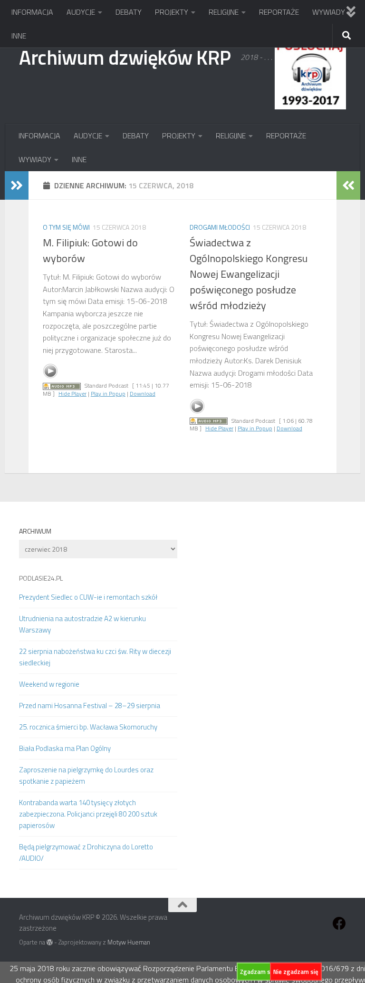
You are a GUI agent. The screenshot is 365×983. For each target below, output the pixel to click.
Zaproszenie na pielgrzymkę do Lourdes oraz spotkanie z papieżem (86, 775)
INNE (18, 35)
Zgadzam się (257, 971)
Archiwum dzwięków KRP (125, 57)
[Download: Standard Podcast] (62, 385)
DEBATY (128, 12)
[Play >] (50, 371)
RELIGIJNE (224, 12)
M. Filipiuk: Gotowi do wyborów (90, 250)
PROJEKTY (171, 12)
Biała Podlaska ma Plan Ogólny (65, 748)
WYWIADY (328, 12)
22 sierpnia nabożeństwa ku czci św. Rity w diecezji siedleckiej (95, 657)
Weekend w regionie (49, 684)
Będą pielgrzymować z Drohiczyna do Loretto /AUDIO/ (86, 852)
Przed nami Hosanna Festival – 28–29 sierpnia (89, 705)
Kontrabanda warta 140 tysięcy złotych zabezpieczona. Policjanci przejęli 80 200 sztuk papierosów (88, 814)
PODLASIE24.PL (41, 578)
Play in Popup (108, 393)
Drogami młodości (220, 227)
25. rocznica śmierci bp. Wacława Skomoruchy (88, 726)
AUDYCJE (81, 12)
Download (142, 393)
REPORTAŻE (279, 12)
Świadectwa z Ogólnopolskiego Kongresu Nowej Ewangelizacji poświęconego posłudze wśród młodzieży (248, 273)
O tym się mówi (66, 227)
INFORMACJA (32, 12)
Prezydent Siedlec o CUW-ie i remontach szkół (88, 597)
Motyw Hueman (128, 942)
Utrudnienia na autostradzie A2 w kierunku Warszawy (82, 624)
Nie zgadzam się (295, 971)
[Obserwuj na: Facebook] (339, 923)
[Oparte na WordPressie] (50, 942)
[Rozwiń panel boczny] (17, 185)
